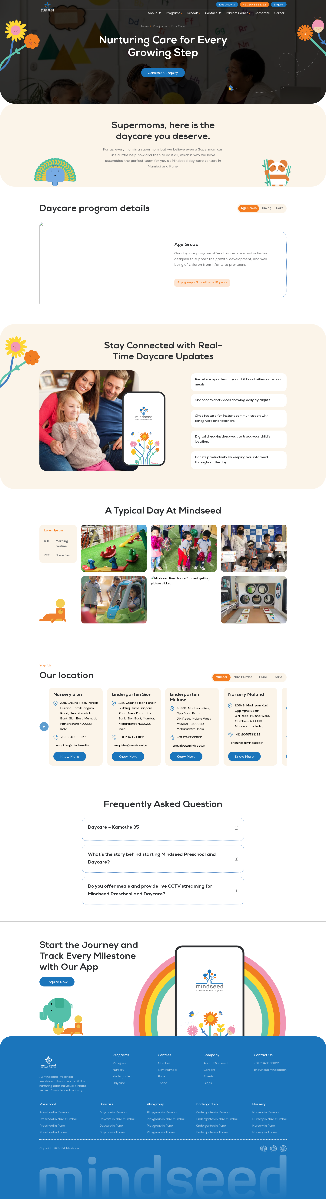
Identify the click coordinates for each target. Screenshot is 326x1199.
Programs (173, 13)
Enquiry (279, 5)
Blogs (208, 1083)
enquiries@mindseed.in (270, 1070)
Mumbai (164, 1063)
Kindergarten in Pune (211, 1126)
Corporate (262, 13)
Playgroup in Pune (160, 1126)
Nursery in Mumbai (265, 1112)
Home (144, 26)
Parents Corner (237, 13)
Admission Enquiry (163, 73)
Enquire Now (57, 982)
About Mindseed (216, 1063)
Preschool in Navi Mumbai (58, 1119)
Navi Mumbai (167, 1070)
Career (279, 13)
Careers (209, 1070)
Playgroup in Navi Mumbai (166, 1119)
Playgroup (120, 1063)
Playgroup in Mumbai (162, 1112)
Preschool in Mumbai (54, 1112)
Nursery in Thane (264, 1132)
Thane (162, 1083)
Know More (69, 757)
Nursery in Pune (263, 1126)
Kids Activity (227, 5)
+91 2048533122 (254, 5)
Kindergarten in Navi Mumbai (217, 1119)
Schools (193, 13)
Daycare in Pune (111, 1126)
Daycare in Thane (112, 1132)
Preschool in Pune (52, 1126)
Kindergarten (122, 1076)
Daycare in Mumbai (113, 1112)
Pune (161, 1076)
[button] (44, 726)
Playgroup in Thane (161, 1132)
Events (209, 1076)
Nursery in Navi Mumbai (269, 1119)
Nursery (118, 1070)
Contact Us (213, 13)
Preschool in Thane (53, 1132)
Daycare (119, 1083)
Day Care (178, 26)
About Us (154, 13)
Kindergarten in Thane (212, 1132)
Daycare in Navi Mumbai (117, 1119)
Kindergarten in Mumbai (213, 1112)
